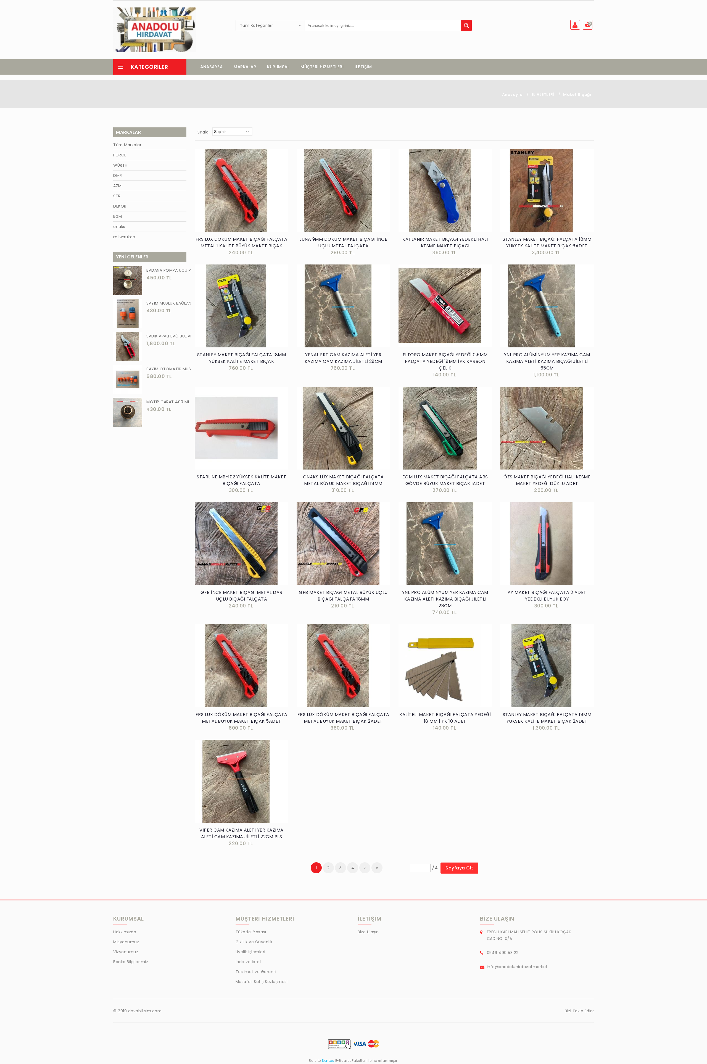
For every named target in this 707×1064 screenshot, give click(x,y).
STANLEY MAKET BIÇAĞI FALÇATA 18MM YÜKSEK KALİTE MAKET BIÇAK (241, 358)
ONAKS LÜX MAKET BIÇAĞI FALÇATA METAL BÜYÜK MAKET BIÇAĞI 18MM (343, 480)
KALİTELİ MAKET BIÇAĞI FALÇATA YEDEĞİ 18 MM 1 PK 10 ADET (445, 717)
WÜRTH (120, 165)
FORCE (119, 155)
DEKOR (119, 206)
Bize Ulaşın (368, 932)
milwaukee (124, 237)
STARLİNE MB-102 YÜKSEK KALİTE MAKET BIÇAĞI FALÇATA (241, 480)
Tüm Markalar (127, 145)
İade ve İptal (248, 962)
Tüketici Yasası (251, 932)
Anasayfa (512, 94)
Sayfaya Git (459, 868)
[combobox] (270, 25)
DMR (117, 175)
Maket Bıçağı (577, 94)
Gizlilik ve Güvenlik (254, 942)
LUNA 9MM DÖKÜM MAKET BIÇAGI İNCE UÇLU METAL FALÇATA (343, 242)
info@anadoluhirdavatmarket (517, 966)
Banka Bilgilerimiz (130, 962)
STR (117, 196)
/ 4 (435, 868)
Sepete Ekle (243, 196)
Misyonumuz (126, 942)
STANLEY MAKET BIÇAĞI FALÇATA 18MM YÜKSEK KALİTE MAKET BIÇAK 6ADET (547, 242)
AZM (117, 185)
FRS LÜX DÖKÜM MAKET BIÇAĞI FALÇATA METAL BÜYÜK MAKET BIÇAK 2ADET (343, 717)
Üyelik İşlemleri (250, 952)
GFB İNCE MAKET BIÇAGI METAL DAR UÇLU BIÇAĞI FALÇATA (242, 595)
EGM (117, 216)
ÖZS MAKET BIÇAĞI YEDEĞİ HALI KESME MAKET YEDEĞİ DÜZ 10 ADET (546, 480)
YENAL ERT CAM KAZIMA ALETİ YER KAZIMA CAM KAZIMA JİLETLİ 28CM (343, 358)
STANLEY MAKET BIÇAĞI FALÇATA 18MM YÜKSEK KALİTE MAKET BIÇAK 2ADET (547, 717)
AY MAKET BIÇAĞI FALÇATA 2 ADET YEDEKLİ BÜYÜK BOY (547, 595)
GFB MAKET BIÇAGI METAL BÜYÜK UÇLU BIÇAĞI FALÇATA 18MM (343, 595)
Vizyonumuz (125, 952)
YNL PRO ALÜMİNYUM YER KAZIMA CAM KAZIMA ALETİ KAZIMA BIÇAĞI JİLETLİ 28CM (445, 599)
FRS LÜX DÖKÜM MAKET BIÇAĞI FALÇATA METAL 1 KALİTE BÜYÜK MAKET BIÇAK (241, 242)
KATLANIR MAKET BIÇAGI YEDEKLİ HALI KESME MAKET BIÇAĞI (445, 242)
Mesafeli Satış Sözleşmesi (262, 981)
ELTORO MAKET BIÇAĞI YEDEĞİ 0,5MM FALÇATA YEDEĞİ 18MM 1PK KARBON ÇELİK (445, 361)
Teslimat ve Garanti (256, 971)
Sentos (328, 1060)
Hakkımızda (124, 932)
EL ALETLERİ (543, 94)
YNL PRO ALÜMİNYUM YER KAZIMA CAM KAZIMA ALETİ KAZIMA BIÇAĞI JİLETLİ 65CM (547, 361)
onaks (119, 226)
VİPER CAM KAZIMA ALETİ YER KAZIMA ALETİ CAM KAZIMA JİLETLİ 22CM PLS (241, 833)
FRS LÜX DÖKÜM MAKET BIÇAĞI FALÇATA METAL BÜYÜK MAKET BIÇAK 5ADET (241, 717)
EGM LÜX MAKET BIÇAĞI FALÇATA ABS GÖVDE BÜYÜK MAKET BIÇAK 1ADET (445, 480)
